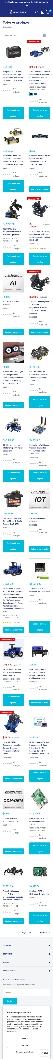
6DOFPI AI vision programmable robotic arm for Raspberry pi (12, 232)
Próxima (43, 932)
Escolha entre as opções (13, 113)
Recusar (25, 1045)
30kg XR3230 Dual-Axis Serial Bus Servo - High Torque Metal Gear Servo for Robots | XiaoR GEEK (13, 76)
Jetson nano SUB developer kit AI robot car (39, 590)
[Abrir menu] (4, 12)
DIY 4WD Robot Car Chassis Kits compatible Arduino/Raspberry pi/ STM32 (38, 376)
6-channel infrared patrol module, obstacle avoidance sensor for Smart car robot (39, 159)
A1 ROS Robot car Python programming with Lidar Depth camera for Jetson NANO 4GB (39, 235)
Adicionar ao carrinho (39, 189)
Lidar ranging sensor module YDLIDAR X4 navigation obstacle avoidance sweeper (37, 673)
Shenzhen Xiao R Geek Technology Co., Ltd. (37, 88)
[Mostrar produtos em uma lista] (49, 35)
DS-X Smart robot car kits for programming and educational (13, 448)
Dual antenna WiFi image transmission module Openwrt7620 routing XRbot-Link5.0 (39, 449)
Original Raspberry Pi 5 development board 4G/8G (38, 821)
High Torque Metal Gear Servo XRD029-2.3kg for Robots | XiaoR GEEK (12, 521)
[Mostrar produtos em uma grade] (44, 35)
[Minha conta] (42, 12)
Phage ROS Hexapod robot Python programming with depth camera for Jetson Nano (13, 895)
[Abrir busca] (36, 12)
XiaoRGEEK (7, 757)
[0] (48, 12)
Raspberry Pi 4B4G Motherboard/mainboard (39, 892)
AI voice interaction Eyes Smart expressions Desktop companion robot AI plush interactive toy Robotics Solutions (13, 377)
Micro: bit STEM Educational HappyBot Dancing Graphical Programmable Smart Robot (12, 748)
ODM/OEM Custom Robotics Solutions (10, 819)
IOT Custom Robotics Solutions (37, 519)
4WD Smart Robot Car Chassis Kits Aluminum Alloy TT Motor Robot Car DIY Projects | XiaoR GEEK (13, 159)
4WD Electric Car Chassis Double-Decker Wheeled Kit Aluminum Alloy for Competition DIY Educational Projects (39, 77)
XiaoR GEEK (7, 84)
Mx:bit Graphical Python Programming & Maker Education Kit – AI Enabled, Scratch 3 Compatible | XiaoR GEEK (39, 748)
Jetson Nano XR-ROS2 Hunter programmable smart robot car (12, 672)
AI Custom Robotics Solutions (11, 303)
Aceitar (25, 1038)
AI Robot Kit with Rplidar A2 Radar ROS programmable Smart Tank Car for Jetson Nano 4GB (39, 307)
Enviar (10, 1001)
